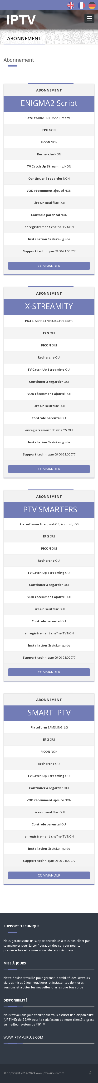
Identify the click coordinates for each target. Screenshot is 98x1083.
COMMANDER (49, 266)
